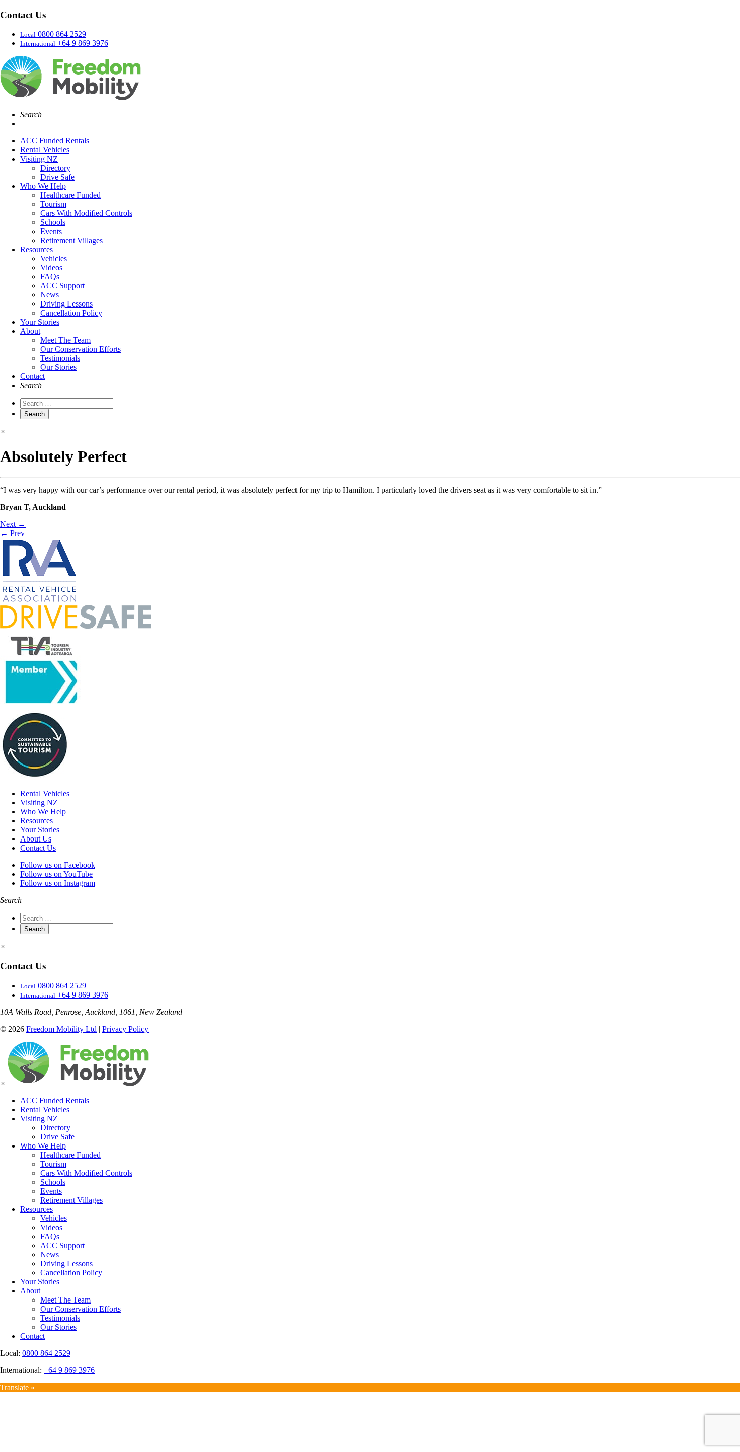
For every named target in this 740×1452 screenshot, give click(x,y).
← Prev (12, 533)
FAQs (49, 276)
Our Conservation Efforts (80, 349)
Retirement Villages (71, 240)
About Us (35, 838)
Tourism (53, 204)
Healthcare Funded (70, 195)
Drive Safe (57, 177)
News (49, 294)
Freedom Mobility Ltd (61, 1029)
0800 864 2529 (46, 1353)
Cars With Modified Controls (86, 213)
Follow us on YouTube (56, 874)
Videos (51, 267)
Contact (32, 376)
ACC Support (62, 285)
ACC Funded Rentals (54, 140)
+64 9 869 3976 (69, 1370)
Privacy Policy (125, 1029)
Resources (36, 249)
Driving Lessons (66, 303)
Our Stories (58, 367)
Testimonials (60, 358)
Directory (55, 168)
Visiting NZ (39, 159)
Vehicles (53, 258)
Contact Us (38, 848)
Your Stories (39, 322)
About (30, 331)
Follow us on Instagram (57, 883)
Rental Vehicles (44, 149)
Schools (52, 222)
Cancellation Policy (71, 313)
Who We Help (43, 186)
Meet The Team (65, 340)
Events (51, 231)
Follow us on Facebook (57, 865)
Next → (13, 524)
